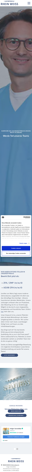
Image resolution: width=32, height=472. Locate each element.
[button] (15, 449)
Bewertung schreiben (16, 415)
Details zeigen (23, 243)
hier (2, 311)
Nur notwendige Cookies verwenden (16, 253)
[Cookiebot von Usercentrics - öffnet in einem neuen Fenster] (23, 217)
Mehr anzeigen (16, 411)
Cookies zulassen (16, 248)
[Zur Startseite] (9, 3)
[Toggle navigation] (29, 2)
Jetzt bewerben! (9, 355)
